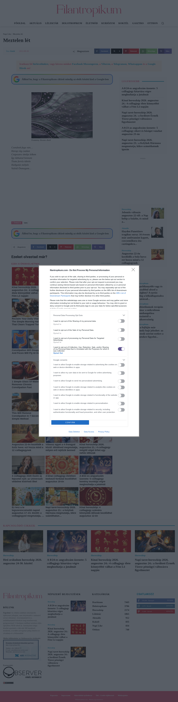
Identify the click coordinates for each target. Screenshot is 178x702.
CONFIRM (70, 422)
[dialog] (89, 351)
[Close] (134, 270)
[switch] (121, 321)
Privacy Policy (103, 432)
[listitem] (89, 315)
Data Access (89, 432)
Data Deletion (74, 432)
